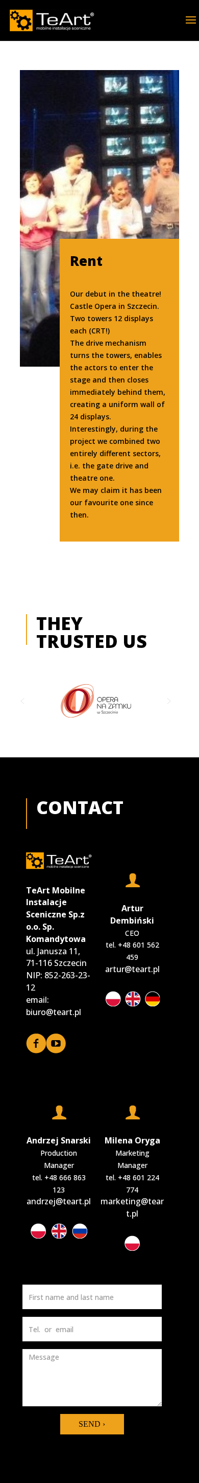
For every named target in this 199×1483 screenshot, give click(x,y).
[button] (22, 701)
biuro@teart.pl (53, 1012)
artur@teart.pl (132, 969)
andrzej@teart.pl (59, 1201)
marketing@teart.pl (132, 1207)
